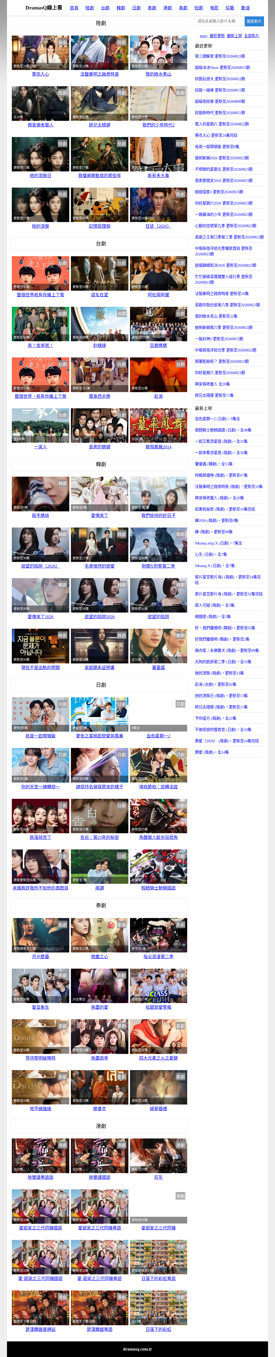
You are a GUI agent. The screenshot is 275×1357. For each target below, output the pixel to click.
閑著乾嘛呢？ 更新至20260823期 (222, 361)
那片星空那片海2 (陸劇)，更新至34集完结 (228, 580)
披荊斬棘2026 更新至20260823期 (222, 158)
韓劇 (121, 8)
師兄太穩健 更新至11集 (214, 395)
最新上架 (234, 36)
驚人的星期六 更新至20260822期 (222, 124)
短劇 (198, 8)
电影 (214, 8)
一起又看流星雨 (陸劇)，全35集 (221, 441)
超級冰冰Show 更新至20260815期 (222, 67)
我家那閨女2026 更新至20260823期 (223, 180)
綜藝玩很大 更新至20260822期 (220, 79)
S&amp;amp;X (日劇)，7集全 (218, 543)
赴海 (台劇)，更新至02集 (215, 684)
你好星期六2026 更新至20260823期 (223, 203)
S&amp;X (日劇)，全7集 (215, 566)
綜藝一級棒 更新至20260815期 (220, 90)
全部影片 (251, 36)
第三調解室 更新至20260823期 (220, 56)
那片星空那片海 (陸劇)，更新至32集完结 (229, 594)
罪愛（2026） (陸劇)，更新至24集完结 (227, 741)
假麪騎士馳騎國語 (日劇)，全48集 (223, 430)
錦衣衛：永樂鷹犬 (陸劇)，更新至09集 (227, 650)
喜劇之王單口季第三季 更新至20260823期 (229, 237)
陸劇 (89, 8)
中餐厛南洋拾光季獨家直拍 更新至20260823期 (223, 251)
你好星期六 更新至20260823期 (220, 373)
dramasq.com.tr (137, 1349)
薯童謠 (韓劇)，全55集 (214, 464)
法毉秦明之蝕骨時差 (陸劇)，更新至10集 (229, 486)
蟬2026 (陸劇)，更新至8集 (216, 520)
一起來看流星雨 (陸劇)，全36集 (221, 453)
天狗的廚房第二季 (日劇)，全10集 (223, 662)
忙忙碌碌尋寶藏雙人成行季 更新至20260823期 (223, 279)
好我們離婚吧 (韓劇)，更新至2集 (222, 639)
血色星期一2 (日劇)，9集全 (217, 419)
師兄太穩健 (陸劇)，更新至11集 (221, 707)
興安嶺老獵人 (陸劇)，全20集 (219, 498)
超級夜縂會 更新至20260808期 (220, 101)
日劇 (136, 8)
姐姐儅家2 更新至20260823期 (219, 192)
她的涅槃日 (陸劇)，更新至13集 (221, 696)
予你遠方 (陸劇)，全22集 (215, 718)
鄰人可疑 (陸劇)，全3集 (214, 605)
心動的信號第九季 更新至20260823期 (225, 226)
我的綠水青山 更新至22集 (216, 316)
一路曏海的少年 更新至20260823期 (223, 214)
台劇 (105, 8)
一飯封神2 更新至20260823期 (219, 339)
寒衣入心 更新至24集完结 (216, 135)
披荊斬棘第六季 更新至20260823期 (223, 327)
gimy (204, 36)
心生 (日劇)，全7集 (211, 554)
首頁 (74, 8)
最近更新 (217, 36)
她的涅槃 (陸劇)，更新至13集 (219, 673)
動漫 (245, 8)
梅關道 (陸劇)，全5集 (213, 616)
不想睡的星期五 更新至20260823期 (223, 169)
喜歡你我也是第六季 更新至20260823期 (227, 305)
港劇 (167, 8)
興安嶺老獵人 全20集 (212, 384)
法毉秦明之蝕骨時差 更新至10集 (222, 293)
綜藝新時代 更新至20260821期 (220, 113)
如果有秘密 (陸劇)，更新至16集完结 (225, 509)
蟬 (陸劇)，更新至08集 (214, 532)
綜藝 (230, 8)
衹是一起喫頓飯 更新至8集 (217, 147)
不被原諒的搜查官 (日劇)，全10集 (223, 729)
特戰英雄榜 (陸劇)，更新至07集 (221, 475)
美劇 (183, 8)
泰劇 (152, 8)
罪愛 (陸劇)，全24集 (212, 752)
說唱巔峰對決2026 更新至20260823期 (225, 265)
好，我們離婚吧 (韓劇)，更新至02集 (225, 628)
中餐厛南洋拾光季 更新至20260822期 (225, 350)
